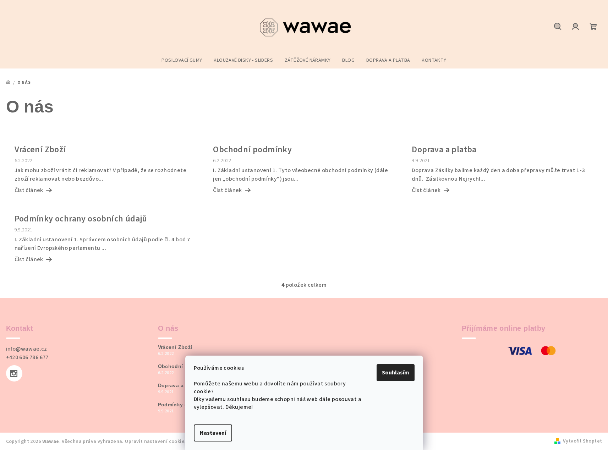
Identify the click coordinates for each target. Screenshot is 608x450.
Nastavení (213, 433)
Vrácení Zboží (175, 347)
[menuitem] (182, 60)
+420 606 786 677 (27, 357)
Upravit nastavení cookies (156, 441)
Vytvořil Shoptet (582, 441)
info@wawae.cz (26, 349)
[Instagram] (14, 373)
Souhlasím (395, 373)
